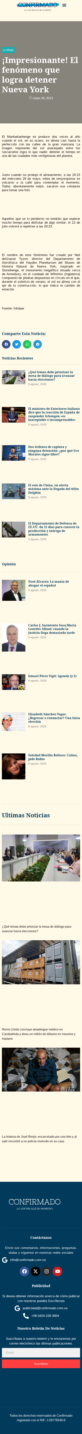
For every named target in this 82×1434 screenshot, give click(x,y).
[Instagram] (46, 1271)
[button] (64, 5)
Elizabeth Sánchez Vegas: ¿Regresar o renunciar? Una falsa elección (54, 718)
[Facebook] (24, 1271)
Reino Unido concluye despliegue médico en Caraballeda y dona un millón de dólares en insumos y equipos (39, 1034)
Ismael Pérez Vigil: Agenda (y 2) (52, 676)
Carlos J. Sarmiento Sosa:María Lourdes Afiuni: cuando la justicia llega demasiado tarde (52, 629)
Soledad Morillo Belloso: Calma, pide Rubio (53, 757)
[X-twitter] (35, 1271)
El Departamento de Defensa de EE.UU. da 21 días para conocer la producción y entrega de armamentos (53, 529)
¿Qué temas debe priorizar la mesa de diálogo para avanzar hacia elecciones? (51, 376)
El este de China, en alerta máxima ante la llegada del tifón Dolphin (53, 489)
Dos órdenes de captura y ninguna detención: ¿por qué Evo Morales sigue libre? (53, 450)
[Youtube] (57, 1271)
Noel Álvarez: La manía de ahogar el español (48, 583)
